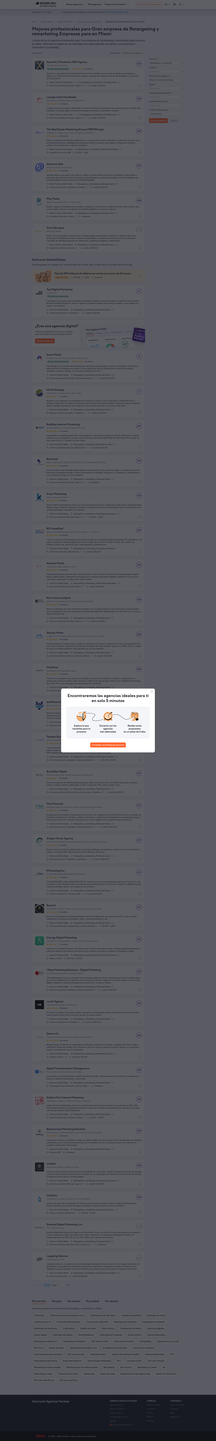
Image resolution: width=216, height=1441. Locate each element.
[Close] (152, 692)
